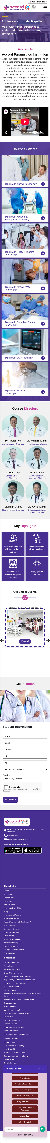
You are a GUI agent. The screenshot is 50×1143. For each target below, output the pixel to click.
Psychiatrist (8, 1017)
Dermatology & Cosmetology (16, 1056)
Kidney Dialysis (10, 990)
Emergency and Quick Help (25, 1090)
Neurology (8, 966)
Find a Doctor (25, 1078)
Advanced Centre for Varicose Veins (19, 1000)
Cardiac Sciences (11, 962)
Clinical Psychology (12, 1020)
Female (18, 778)
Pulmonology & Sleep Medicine (17, 1034)
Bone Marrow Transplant (14, 1027)
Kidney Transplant (11, 987)
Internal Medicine (11, 1024)
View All (25, 666)
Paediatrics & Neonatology (15, 1052)
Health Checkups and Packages (25, 1109)
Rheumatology (10, 1042)
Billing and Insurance (25, 1102)
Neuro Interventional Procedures (17, 976)
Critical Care (9, 1059)
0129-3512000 (12, 835)
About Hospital (25, 1122)
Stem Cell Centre (11, 1031)
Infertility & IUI (9, 1049)
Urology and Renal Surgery (15, 983)
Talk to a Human (25, 1116)
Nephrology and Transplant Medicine (19, 980)
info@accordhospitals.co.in (18, 839)
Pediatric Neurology (12, 969)
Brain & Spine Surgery (13, 973)
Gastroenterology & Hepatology (17, 1013)
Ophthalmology (10, 1063)
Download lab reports (25, 1096)
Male (7, 778)
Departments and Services (25, 1084)
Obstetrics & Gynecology (14, 1045)
